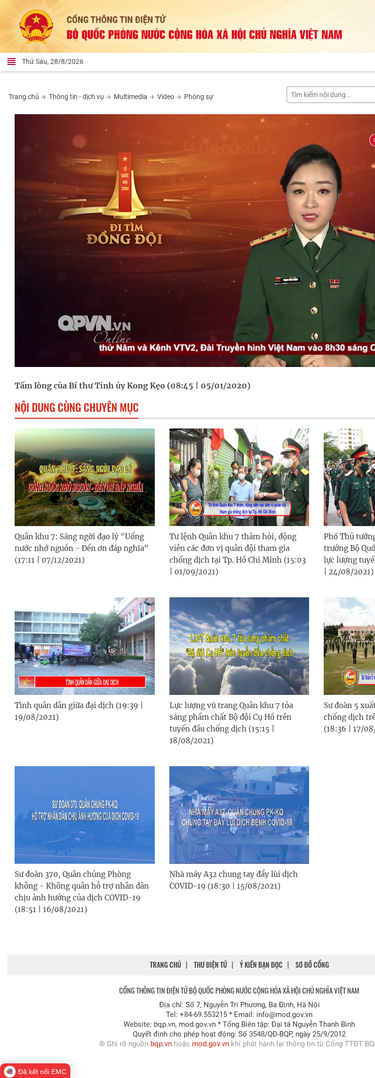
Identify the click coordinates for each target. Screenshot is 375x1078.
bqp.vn (161, 1043)
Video (165, 97)
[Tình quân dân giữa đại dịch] (85, 646)
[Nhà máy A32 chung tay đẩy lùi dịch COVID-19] (239, 815)
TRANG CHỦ (165, 964)
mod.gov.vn (210, 1043)
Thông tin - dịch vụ (76, 97)
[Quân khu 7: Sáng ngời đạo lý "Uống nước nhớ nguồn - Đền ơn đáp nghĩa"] (85, 477)
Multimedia (130, 97)
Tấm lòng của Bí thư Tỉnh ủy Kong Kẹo (90, 385)
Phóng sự (198, 97)
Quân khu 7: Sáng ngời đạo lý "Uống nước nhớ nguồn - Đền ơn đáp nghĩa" (81, 548)
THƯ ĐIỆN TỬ (210, 964)
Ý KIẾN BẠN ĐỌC (261, 964)
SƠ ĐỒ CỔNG (312, 964)
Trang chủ (24, 97)
